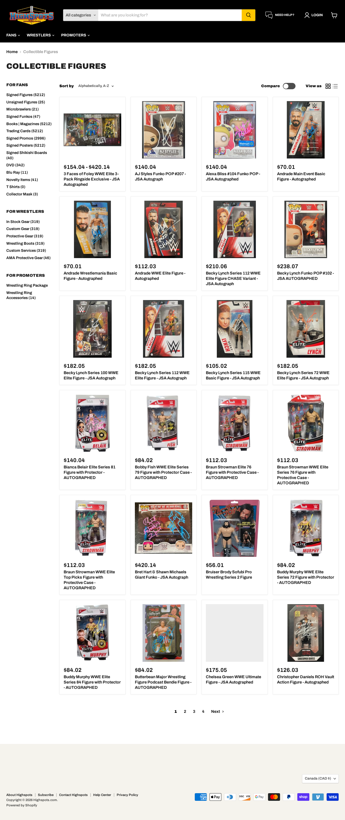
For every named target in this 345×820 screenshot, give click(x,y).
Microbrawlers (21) (22, 109)
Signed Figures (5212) (25, 95)
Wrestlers (39, 35)
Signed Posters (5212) (25, 145)
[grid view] (328, 86)
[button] (314, 15)
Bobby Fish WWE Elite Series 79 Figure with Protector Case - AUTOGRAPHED (163, 472)
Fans (11, 35)
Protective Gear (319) (24, 236)
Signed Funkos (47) (23, 117)
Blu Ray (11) (17, 172)
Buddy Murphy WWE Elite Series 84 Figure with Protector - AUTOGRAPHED (92, 682)
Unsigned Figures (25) (25, 102)
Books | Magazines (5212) (29, 124)
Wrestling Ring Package (27, 285)
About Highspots (19, 795)
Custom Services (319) (26, 250)
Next (216, 711)
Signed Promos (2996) (25, 138)
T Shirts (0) (15, 187)
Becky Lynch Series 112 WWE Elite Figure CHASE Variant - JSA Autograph (233, 278)
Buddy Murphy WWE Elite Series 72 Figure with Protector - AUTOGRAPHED (305, 577)
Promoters (74, 35)
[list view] (335, 86)
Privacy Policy (127, 795)
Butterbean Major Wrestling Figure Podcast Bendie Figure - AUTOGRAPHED (163, 682)
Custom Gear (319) (22, 229)
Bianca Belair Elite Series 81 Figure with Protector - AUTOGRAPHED (89, 472)
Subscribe (46, 795)
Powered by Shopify (21, 805)
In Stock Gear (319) (23, 222)
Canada (318, 778)
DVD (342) (15, 165)
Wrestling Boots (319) (25, 243)
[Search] (248, 15)
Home (12, 52)
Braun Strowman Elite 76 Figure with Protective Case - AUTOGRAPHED (232, 472)
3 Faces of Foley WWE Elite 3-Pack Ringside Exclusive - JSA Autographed (92, 179)
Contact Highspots (73, 795)
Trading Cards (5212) (24, 131)
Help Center (102, 795)
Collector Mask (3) (22, 194)
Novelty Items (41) (22, 180)
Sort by (66, 86)
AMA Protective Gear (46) (28, 258)
